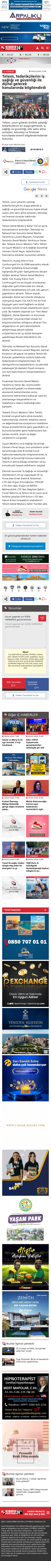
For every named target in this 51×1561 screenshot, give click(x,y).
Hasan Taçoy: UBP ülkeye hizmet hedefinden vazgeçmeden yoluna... (32, 1492)
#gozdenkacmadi (35, 514)
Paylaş (29, 172)
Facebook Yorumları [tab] (32, 683)
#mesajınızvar (17, 515)
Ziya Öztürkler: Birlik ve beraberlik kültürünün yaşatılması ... (32, 1360)
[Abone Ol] (35, 189)
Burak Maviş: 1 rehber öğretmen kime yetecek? (31, 1480)
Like (18, 172)
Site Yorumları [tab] (14, 682)
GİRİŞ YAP (42, 618)
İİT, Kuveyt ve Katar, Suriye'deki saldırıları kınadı (31, 1350)
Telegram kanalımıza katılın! (27, 546)
